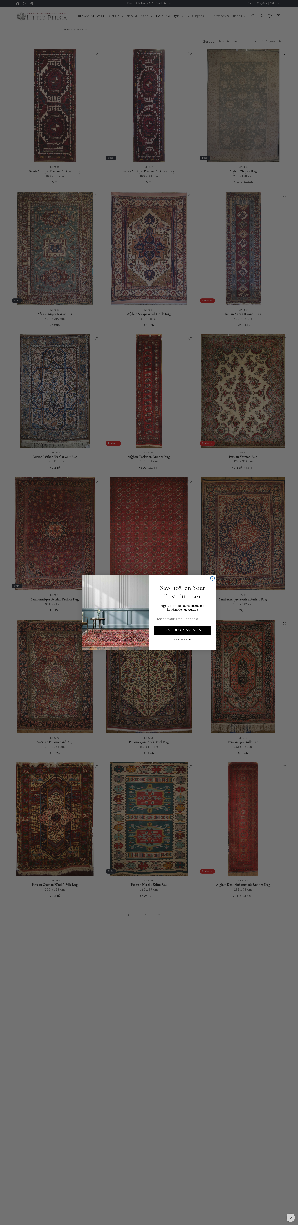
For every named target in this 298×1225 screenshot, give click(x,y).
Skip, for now (182, 639)
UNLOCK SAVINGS (182, 630)
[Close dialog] (212, 578)
